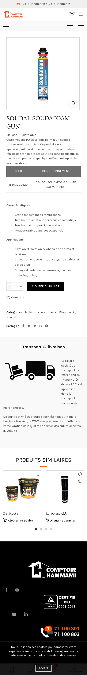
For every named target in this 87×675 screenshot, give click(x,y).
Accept (43, 668)
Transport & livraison (43, 347)
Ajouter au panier (45, 286)
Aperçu (37, 481)
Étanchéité (66, 312)
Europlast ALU (56, 513)
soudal (11, 317)
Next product (80, 26)
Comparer (18, 297)
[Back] (6, 26)
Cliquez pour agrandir (73, 103)
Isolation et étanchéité (40, 312)
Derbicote (10, 513)
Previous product (70, 26)
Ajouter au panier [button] (20, 520)
